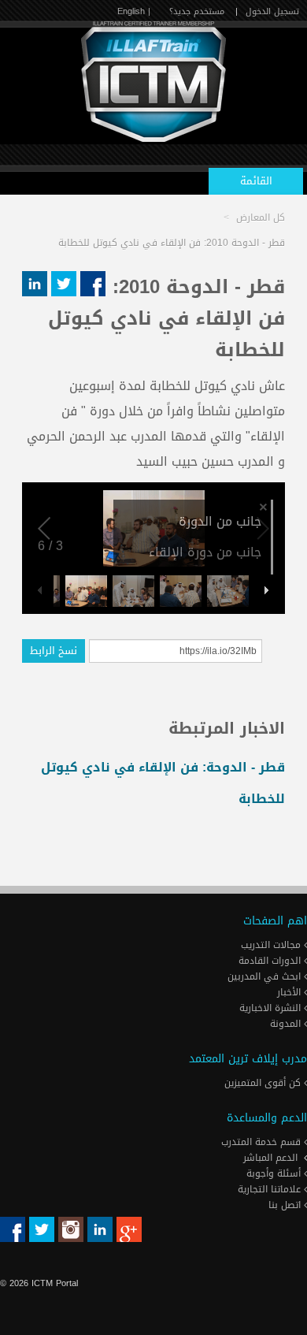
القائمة (256, 181)
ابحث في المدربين (265, 976)
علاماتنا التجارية (271, 1189)
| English (133, 11)
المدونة (287, 1023)
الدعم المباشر (270, 1157)
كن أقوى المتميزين (264, 1082)
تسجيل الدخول (272, 11)
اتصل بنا (286, 1205)
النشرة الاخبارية (271, 1008)
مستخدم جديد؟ (196, 11)
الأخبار (290, 992)
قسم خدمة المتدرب (262, 1142)
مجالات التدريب (272, 945)
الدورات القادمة (271, 960)
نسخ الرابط (53, 650)
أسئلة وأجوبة (275, 1173)
